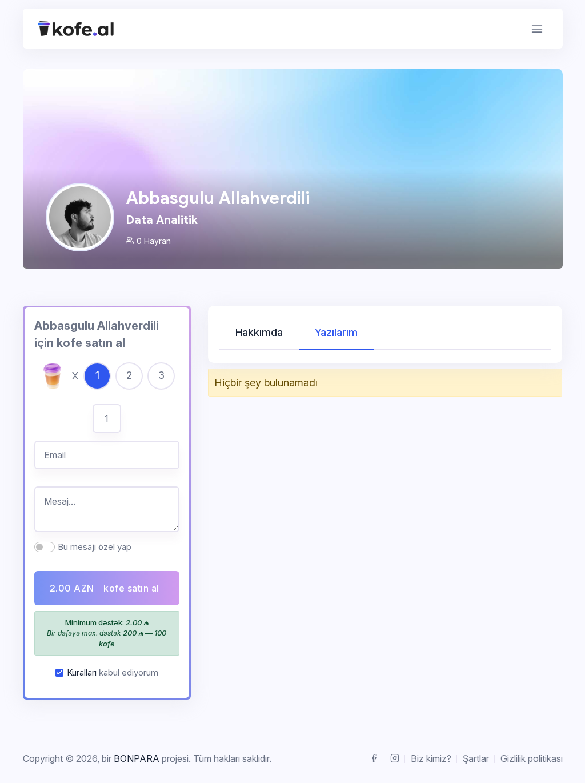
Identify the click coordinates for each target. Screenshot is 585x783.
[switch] (44, 547)
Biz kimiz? (431, 758)
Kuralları (82, 672)
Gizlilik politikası (531, 758)
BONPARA (136, 758)
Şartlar (476, 758)
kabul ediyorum (112, 672)
